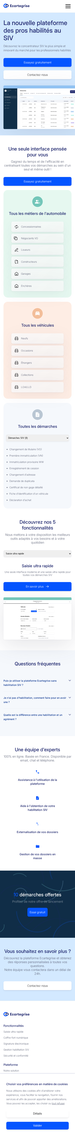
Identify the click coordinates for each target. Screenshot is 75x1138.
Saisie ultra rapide (13, 1031)
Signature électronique (16, 1043)
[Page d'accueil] (16, 6)
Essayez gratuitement (37, 62)
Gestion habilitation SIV (16, 1049)
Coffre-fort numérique (15, 1037)
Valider (37, 1125)
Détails (37, 1113)
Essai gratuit (37, 912)
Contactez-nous (37, 75)
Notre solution (11, 1070)
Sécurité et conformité (15, 1055)
